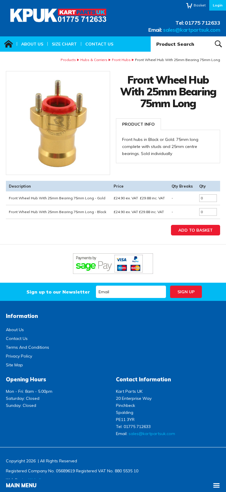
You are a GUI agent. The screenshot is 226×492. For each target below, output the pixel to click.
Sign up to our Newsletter (58, 292)
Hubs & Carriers (93, 60)
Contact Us (99, 44)
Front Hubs (121, 60)
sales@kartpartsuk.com (191, 29)
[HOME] (8, 44)
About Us (32, 44)
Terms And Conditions (27, 347)
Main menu (21, 485)
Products (68, 60)
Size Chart (64, 44)
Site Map (14, 365)
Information (22, 316)
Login (217, 5)
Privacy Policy (19, 356)
